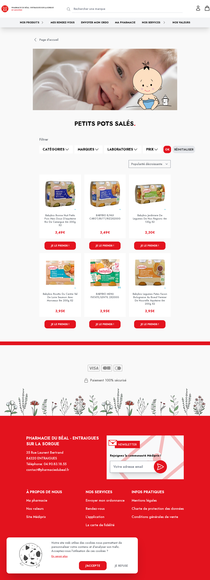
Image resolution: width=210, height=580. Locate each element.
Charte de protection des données (158, 508)
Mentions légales (144, 500)
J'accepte (93, 566)
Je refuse (121, 566)
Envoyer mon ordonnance (105, 500)
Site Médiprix (36, 516)
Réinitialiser (183, 149)
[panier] (207, 8)
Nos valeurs (181, 22)
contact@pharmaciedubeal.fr (47, 469)
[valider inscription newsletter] (160, 466)
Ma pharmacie (125, 22)
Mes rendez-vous (62, 22)
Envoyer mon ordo (94, 22)
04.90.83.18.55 (55, 464)
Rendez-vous (95, 508)
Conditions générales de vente (155, 516)
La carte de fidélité (100, 525)
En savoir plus (59, 556)
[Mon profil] (198, 8)
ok (167, 149)
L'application (95, 516)
